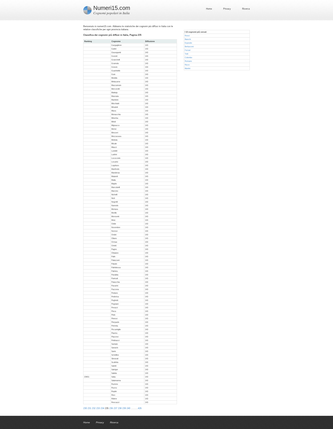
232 (94, 408)
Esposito (188, 43)
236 (111, 408)
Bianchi (188, 39)
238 (120, 408)
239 (124, 408)
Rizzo (187, 65)
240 (128, 408)
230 (85, 408)
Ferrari (187, 50)
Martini (187, 68)
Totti (186, 54)
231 (89, 408)
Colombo (188, 57)
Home (209, 8)
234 (102, 408)
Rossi (187, 36)
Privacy (227, 8)
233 (98, 408)
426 (140, 408)
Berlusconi (189, 46)
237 (115, 408)
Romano (188, 61)
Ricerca (246, 8)
